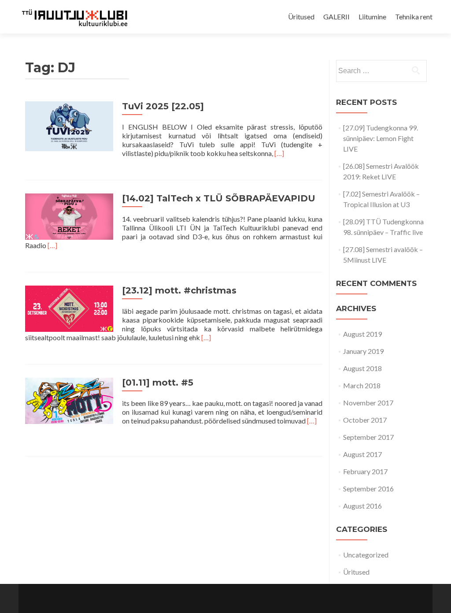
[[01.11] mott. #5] (69, 399)
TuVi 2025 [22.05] (163, 106)
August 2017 (362, 454)
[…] (279, 153)
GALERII (336, 16)
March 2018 (362, 385)
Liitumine (372, 16)
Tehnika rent (414, 16)
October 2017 (365, 420)
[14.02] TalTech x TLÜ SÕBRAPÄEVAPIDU (218, 198)
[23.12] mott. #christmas (179, 290)
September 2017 (368, 437)
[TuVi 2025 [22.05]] (69, 125)
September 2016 (368, 488)
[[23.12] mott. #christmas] (69, 307)
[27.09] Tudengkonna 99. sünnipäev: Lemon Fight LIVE (380, 138)
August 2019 (362, 334)
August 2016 (362, 506)
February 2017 (365, 471)
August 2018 (362, 368)
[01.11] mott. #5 (157, 382)
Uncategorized (365, 554)
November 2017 (368, 402)
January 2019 (363, 351)
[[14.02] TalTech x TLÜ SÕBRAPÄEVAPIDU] (69, 215)
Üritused (301, 16)
